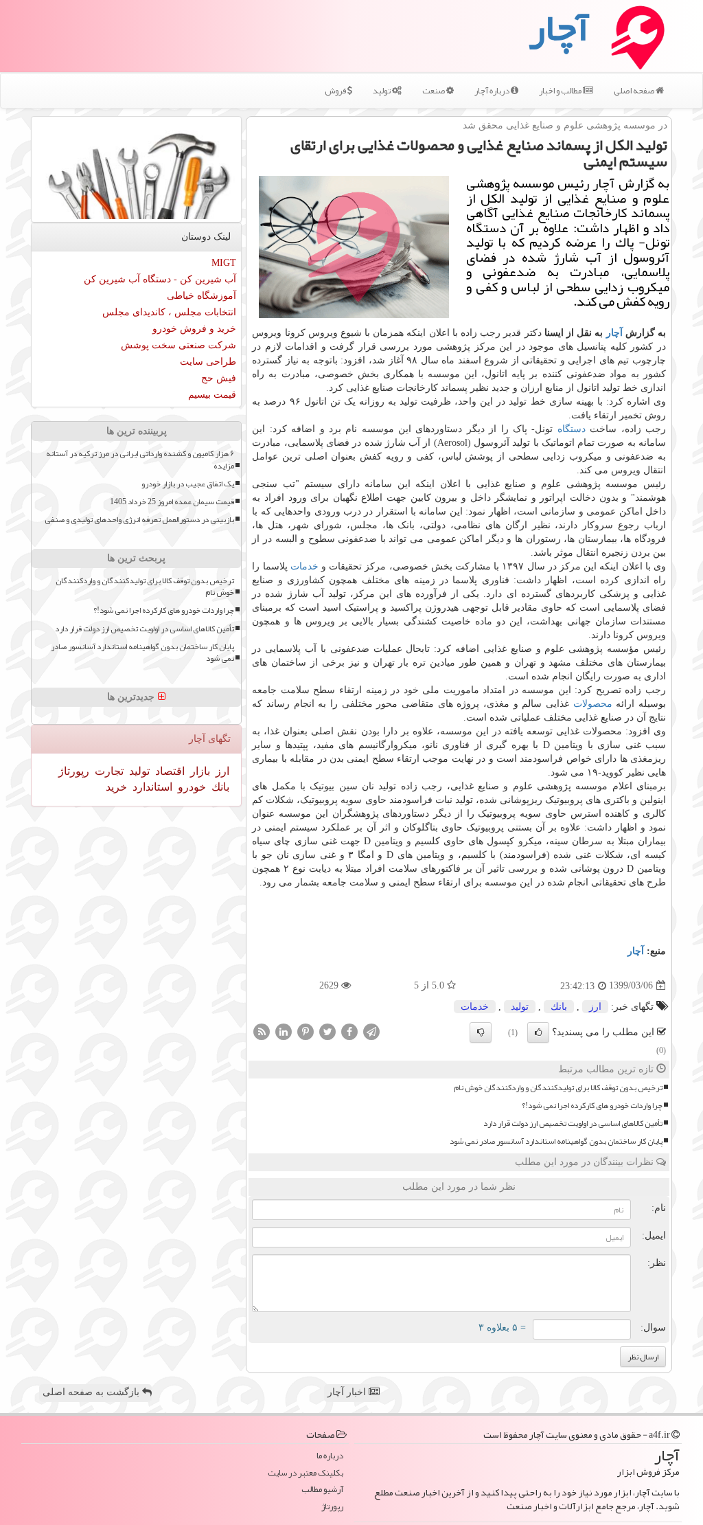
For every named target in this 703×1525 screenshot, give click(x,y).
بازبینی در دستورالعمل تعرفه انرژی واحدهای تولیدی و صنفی (139, 520)
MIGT (223, 263)
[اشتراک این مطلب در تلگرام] (371, 1031)
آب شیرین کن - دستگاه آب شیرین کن (160, 279)
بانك (559, 1007)
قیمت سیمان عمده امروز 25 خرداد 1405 (172, 502)
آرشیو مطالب (322, 1490)
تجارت (108, 771)
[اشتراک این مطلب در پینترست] (305, 1031)
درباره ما (329, 1456)
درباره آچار (492, 91)
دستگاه (571, 429)
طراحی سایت (208, 362)
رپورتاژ (73, 771)
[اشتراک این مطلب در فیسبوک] (349, 1031)
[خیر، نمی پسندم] (481, 1032)
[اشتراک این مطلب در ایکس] (327, 1031)
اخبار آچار (348, 1392)
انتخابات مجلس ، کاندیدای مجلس (169, 312)
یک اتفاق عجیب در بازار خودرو (187, 484)
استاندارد (151, 787)
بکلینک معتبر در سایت (305, 1473)
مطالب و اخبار (561, 91)
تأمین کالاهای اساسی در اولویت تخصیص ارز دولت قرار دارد (572, 1123)
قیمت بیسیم (212, 394)
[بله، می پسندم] (538, 1032)
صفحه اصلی (635, 91)
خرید (116, 787)
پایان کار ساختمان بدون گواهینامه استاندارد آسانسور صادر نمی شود (556, 1141)
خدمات (304, 566)
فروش (336, 91)
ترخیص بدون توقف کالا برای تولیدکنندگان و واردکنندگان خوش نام (558, 1088)
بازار (198, 771)
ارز (595, 1007)
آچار (614, 333)
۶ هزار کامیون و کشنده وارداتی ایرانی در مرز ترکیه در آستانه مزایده (140, 459)
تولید (382, 91)
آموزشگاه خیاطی (201, 296)
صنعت (434, 91)
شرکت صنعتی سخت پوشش (178, 345)
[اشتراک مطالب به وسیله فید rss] (261, 1031)
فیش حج (218, 378)
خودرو (190, 787)
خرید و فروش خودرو (194, 329)
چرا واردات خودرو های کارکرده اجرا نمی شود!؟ (592, 1106)
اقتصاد (168, 771)
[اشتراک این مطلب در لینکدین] (283, 1031)
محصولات (592, 704)
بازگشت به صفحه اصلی (92, 1392)
